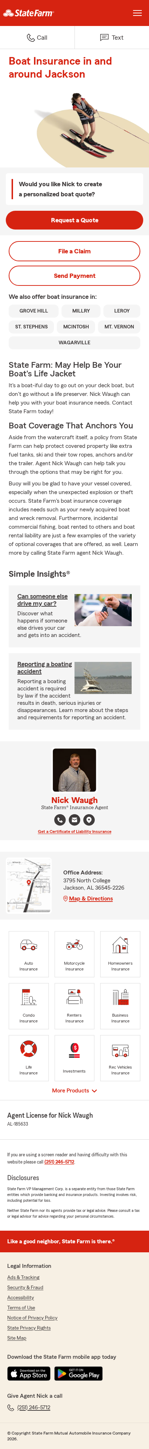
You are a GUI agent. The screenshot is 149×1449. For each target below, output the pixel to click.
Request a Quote (74, 220)
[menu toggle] (137, 13)
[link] (37, 12)
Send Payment (74, 275)
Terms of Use (21, 1307)
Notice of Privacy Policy (32, 1318)
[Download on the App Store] (29, 1373)
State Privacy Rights (29, 1328)
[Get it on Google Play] (78, 1373)
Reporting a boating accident (44, 668)
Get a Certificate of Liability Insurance (74, 831)
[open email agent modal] (74, 821)
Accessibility (20, 1297)
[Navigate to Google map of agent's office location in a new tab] (89, 820)
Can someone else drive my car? (42, 600)
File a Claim (74, 251)
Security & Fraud (25, 1287)
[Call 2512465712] (60, 820)
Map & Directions (91, 899)
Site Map (16, 1338)
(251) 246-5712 (59, 1162)
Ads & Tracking (23, 1277)
